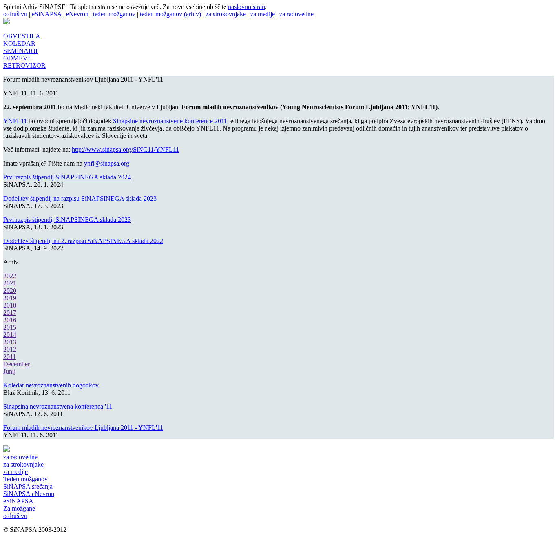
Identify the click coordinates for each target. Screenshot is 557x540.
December (16, 364)
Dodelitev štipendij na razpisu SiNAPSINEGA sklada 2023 (80, 198)
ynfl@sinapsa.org (106, 163)
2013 (9, 342)
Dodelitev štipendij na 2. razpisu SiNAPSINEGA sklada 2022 (83, 240)
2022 (9, 275)
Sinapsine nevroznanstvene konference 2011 (170, 120)
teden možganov (114, 14)
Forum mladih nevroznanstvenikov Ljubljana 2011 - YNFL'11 (83, 427)
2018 (9, 305)
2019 (9, 297)
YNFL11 (15, 120)
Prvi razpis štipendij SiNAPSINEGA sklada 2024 (67, 177)
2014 (9, 334)
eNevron (77, 14)
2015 (9, 327)
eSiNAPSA (47, 14)
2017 (9, 312)
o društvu (15, 14)
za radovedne (296, 14)
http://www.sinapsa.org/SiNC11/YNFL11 (125, 149)
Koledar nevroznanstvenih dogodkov (51, 385)
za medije (262, 14)
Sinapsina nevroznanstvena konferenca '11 (57, 406)
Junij (9, 371)
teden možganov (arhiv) (170, 14)
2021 (9, 283)
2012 (9, 349)
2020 (9, 290)
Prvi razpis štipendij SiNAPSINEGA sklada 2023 (67, 219)
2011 (9, 356)
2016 (9, 319)
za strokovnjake (226, 14)
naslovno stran (246, 6)
